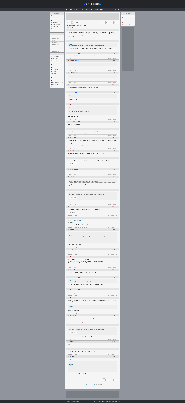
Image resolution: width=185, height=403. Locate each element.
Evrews (72, 150)
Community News (57, 13)
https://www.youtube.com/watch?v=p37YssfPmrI (78, 320)
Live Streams (127, 13)
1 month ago (74, 359)
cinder (72, 206)
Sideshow (73, 121)
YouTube (114, 401)
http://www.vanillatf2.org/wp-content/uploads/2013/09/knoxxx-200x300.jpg (83, 87)
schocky (72, 341)
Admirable (73, 277)
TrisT (72, 256)
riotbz (72, 137)
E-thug (72, 104)
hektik (72, 297)
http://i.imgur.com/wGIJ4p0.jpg (80, 67)
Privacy (70, 401)
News (72, 27)
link (116, 38)
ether (72, 249)
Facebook (109, 401)
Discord (104, 401)
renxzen (72, 315)
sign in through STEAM (90, 384)
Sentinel (72, 60)
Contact (66, 401)
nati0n (72, 72)
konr (72, 229)
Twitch (119, 401)
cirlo (72, 356)
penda (72, 269)
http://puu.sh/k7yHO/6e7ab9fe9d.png (75, 220)
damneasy (73, 53)
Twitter (100, 401)
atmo (72, 92)
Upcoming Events (57, 33)
